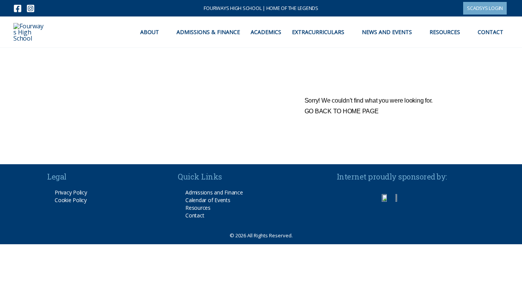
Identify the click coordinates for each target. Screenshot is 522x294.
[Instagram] (30, 8)
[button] (485, 8)
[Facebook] (17, 8)
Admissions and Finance (214, 192)
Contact (194, 215)
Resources (198, 207)
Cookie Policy (71, 200)
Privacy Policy (71, 192)
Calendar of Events (207, 200)
